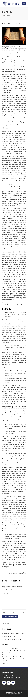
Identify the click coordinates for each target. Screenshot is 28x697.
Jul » (8, 664)
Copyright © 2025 (7, 675)
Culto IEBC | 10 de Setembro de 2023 (13, 633)
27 (20, 658)
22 (3, 658)
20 (20, 656)
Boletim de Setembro (9, 636)
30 (6, 661)
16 (6, 656)
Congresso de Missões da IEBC (12, 639)
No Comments (21, 24)
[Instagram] (9, 683)
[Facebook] (4, 683)
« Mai (3, 664)
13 (19, 654)
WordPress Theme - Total (13, 692)
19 (16, 656)
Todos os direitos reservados (11, 677)
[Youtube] (13, 683)
